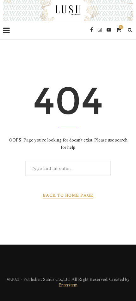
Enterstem (68, 285)
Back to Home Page (68, 195)
